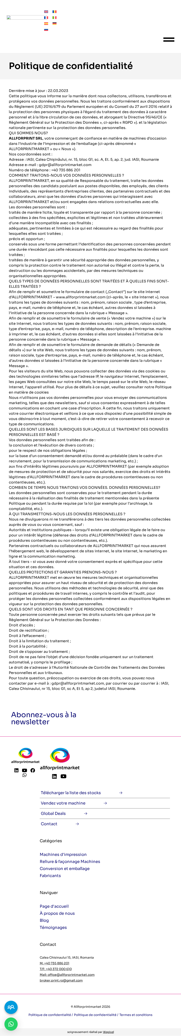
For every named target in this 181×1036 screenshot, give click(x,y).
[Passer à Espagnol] (46, 23)
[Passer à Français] (46, 17)
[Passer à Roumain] (54, 11)
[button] (11, 1024)
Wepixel (108, 1032)
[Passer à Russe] (46, 29)
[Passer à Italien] (54, 17)
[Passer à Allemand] (54, 23)
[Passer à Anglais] (46, 11)
